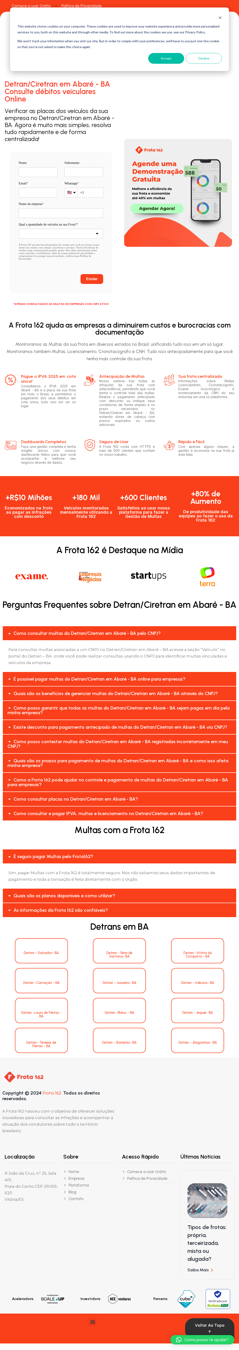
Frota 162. (52, 1093)
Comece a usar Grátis (31, 6)
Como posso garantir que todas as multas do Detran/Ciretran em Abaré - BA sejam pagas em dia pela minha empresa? (118, 710)
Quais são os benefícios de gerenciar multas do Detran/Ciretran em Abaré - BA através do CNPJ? (116, 693)
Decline (203, 58)
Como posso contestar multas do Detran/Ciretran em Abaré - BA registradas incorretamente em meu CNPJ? (117, 744)
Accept (166, 58)
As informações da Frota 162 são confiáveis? (61, 910)
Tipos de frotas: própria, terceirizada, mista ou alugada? (207, 1243)
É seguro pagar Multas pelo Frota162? (53, 856)
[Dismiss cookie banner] (220, 18)
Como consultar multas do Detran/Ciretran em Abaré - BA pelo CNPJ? (87, 633)
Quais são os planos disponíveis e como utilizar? (64, 895)
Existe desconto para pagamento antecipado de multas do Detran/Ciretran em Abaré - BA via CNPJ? (120, 727)
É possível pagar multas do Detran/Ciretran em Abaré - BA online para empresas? (99, 679)
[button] (119, 633)
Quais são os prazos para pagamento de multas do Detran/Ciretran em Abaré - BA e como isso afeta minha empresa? (117, 763)
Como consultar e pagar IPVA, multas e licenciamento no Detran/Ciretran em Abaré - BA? (108, 813)
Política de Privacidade (81, 6)
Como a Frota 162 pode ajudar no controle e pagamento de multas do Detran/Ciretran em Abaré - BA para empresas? (117, 782)
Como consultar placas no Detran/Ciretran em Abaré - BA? (76, 799)
